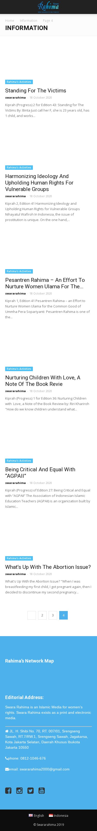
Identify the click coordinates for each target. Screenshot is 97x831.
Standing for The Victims (35, 90)
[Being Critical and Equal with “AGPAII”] (48, 441)
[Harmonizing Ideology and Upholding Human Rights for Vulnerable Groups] (48, 148)
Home (9, 20)
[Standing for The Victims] (48, 62)
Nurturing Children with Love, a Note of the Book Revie (42, 380)
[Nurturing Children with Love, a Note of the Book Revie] (48, 349)
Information (28, 20)
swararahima (15, 97)
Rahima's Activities (19, 82)
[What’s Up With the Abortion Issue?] (48, 539)
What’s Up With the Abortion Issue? (48, 567)
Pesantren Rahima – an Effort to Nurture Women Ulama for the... (45, 283)
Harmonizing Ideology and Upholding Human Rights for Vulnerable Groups (39, 182)
